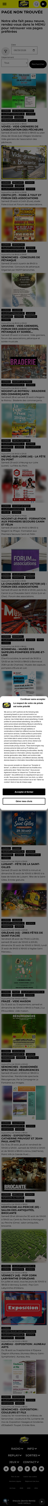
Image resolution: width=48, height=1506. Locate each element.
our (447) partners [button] (16, 712)
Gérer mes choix (24, 801)
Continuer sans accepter (32, 699)
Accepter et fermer (24, 791)
